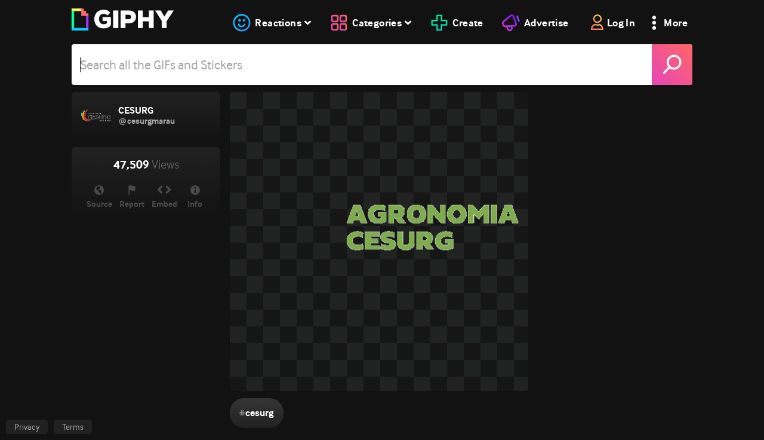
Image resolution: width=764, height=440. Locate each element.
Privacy (26, 427)
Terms (73, 427)
